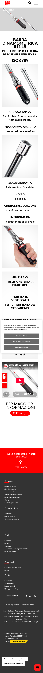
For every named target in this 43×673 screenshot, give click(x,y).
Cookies (24, 659)
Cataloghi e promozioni (12, 567)
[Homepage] (7, 2)
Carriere (7, 500)
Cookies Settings (21, 335)
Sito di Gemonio (10, 489)
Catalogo (7, 541)
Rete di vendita (9, 583)
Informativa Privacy (10, 659)
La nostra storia (10, 486)
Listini (6, 570)
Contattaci (8, 581)
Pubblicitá (8, 514)
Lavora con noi (9, 586)
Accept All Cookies (21, 347)
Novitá (6, 543)
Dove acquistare (10, 551)
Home (4, 10)
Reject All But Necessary (21, 341)
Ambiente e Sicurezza (12, 492)
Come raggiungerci (11, 503)
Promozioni (8, 546)
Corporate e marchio (11, 519)
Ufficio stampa (9, 516)
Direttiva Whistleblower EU (13, 663)
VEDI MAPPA (21, 467)
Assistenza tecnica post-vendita (16, 549)
